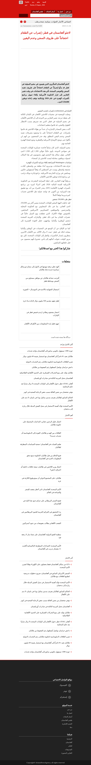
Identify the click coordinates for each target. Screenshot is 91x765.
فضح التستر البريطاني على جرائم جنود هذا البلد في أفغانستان (42, 502)
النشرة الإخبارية (66, 15)
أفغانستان (69, 742)
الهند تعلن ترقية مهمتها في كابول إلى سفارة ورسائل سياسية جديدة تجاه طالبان (39, 268)
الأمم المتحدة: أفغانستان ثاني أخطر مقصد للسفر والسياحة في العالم (43, 490)
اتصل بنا (60, 11)
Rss (71, 727)
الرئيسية (69, 739)
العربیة (44, 2)
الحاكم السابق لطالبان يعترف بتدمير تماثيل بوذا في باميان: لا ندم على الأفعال (46, 592)
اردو (26, 5)
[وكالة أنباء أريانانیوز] (60, 5)
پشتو (38, 2)
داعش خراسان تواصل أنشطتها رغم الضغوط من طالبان (52, 367)
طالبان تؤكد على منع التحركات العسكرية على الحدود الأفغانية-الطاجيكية (46, 373)
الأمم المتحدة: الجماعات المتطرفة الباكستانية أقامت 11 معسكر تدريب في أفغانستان (41, 547)
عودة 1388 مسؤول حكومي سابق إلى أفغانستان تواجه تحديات (50, 351)
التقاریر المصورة (66, 753)
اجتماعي (67, 22)
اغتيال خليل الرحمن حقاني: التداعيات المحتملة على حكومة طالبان (42, 423)
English (27, 2)
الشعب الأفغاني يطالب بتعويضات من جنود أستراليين (41, 523)
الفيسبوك (63, 685)
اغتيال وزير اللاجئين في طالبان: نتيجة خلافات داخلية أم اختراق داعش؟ (41, 468)
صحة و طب (39, 22)
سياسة (47, 22)
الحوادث (54, 22)
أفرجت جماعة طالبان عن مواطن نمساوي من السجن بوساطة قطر (42, 279)
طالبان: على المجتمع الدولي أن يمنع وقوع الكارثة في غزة (41, 479)
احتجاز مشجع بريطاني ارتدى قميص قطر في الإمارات (43, 313)
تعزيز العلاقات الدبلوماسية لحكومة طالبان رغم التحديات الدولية (49, 362)
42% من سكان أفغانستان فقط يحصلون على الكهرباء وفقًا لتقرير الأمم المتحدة (46, 565)
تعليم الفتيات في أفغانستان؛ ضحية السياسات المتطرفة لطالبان (40, 445)
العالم (70, 746)
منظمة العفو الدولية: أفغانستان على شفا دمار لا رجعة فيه (41, 536)
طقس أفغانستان (37, 11)
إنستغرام (63, 697)
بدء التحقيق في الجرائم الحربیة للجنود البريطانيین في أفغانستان (41, 513)
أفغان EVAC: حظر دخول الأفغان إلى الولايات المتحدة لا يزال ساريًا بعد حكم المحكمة (45, 623)
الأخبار (60, 22)
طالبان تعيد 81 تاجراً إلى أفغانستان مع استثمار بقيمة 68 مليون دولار (48, 356)
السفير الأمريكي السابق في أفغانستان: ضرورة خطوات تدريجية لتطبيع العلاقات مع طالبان (47, 574)
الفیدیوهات (68, 749)
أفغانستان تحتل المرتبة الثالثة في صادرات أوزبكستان (53, 378)
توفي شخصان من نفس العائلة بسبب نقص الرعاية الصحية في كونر (48, 392)
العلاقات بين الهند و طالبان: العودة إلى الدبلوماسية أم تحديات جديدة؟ (41, 434)
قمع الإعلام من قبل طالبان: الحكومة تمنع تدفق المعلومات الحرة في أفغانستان (44, 457)
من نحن (68, 11)
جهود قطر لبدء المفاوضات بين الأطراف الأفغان (41, 324)
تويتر (65, 691)
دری (33, 2)
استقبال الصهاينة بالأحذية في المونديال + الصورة (41, 289)
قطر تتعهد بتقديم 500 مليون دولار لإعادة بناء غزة (41, 301)
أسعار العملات (50, 11)
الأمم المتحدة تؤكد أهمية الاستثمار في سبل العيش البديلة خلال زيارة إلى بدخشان (46, 583)
